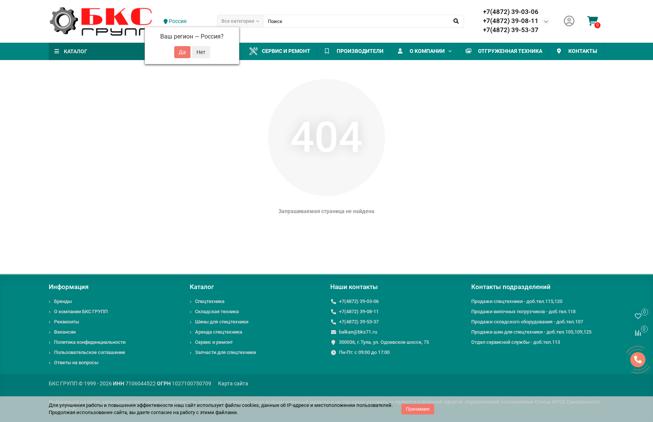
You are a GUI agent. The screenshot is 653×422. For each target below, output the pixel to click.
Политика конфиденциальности (89, 342)
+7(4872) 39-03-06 (510, 11)
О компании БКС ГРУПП (81, 311)
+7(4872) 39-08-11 (510, 21)
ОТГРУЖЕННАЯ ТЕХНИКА (510, 51)
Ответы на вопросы (76, 362)
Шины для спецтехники (221, 322)
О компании (427, 51)
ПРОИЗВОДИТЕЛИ (360, 51)
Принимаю (418, 409)
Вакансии (65, 332)
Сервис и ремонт (286, 51)
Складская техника (217, 311)
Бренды (63, 301)
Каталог (202, 287)
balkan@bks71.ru (358, 332)
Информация (68, 287)
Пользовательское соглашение (89, 352)
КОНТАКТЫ (582, 51)
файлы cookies (242, 405)
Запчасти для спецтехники (225, 352)
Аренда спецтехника (218, 332)
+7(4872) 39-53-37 (510, 30)
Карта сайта (233, 383)
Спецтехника (209, 301)
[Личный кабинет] (569, 21)
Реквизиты (66, 322)
